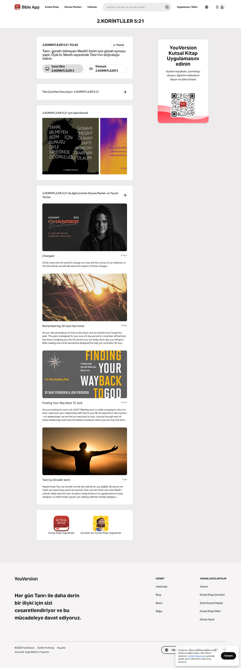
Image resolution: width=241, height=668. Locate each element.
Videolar (92, 6)
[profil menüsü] (219, 7)
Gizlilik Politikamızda (196, 655)
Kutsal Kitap (52, 6)
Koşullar (61, 647)
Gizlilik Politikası (45, 647)
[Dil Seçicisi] (206, 7)
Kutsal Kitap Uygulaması (61, 532)
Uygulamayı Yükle (187, 6)
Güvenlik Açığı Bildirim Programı (32, 652)
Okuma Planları (73, 6)
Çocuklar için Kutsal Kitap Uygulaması (100, 532)
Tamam (228, 655)
